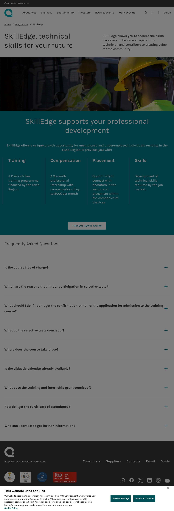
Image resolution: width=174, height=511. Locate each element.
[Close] (168, 488)
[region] (87, 498)
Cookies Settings (120, 498)
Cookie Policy (11, 508)
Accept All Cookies (144, 498)
